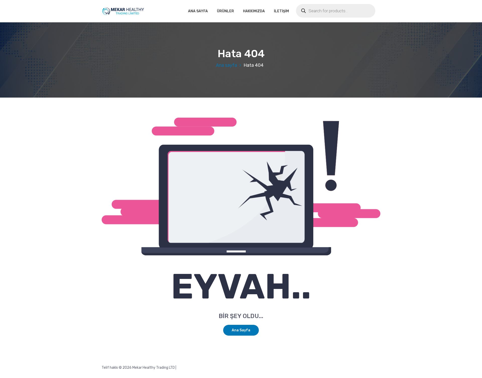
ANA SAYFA (198, 11)
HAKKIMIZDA (254, 11)
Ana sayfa (226, 65)
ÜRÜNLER (225, 11)
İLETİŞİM (281, 11)
